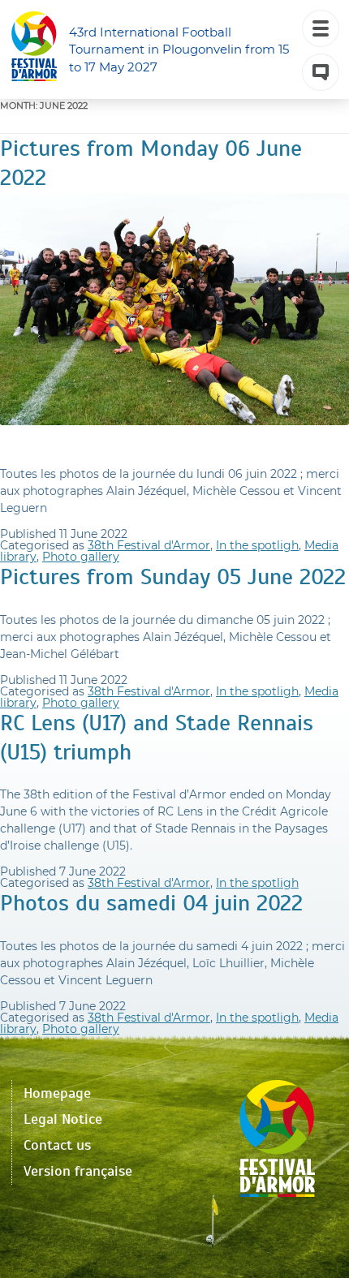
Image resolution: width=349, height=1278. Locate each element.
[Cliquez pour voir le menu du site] (320, 28)
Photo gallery (80, 556)
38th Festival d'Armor (149, 545)
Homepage (57, 1093)
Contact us (57, 1145)
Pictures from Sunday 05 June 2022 (173, 576)
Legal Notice (63, 1119)
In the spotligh (257, 545)
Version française (78, 1171)
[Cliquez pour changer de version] (320, 72)
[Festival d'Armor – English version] (34, 49)
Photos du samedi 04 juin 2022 (151, 903)
